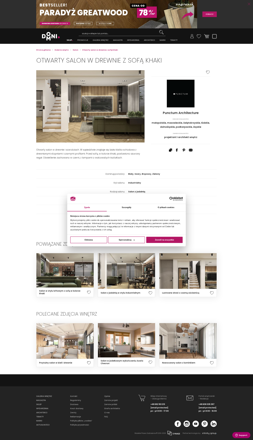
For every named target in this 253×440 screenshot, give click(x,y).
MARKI (163, 40)
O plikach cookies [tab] (166, 207)
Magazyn (41, 400)
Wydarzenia (42, 408)
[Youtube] (196, 426)
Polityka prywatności (79, 425)
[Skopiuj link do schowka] (170, 150)
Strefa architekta (112, 408)
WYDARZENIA (133, 40)
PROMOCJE (82, 40)
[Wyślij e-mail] (191, 150)
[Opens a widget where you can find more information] (241, 435)
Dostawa (74, 404)
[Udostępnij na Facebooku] (177, 150)
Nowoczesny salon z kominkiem (178, 362)
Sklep (39, 404)
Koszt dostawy (76, 408)
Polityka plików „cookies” (81, 420)
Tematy (40, 416)
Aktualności (43, 425)
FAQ (106, 416)
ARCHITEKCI (149, 40)
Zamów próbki (110, 404)
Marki (39, 420)
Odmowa (88, 240)
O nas (107, 412)
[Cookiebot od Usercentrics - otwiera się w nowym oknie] (171, 199)
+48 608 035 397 (206, 404)
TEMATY (173, 40)
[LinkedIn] (213, 426)
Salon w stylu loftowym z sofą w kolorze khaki (59, 292)
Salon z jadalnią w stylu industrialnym (120, 293)
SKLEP (69, 40)
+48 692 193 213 (157, 404)
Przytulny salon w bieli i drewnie (55, 362)
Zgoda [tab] (87, 207)
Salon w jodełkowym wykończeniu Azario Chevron (122, 362)
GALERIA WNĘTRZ (100, 40)
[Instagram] (187, 426)
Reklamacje (75, 416)
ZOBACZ (209, 14)
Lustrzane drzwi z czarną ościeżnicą (180, 293)
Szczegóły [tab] (126, 207)
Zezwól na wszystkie (164, 240)
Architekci (41, 412)
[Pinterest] (204, 426)
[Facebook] (178, 426)
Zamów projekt (111, 400)
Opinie (107, 396)
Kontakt (73, 396)
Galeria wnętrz (44, 396)
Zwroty (73, 412)
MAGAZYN (118, 40)
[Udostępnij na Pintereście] (184, 150)
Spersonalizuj (125, 240)
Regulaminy (75, 400)
